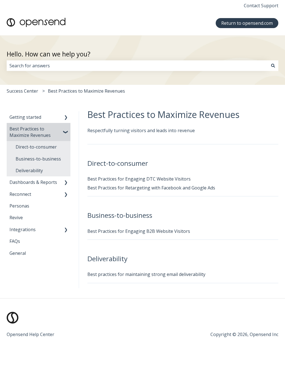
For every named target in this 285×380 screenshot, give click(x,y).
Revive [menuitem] (16, 217)
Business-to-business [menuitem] (38, 159)
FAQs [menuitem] (14, 241)
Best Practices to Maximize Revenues (86, 91)
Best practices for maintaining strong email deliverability (146, 274)
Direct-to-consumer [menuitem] (36, 147)
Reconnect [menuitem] (20, 194)
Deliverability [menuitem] (29, 170)
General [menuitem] (17, 253)
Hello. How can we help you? (48, 54)
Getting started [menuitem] (25, 117)
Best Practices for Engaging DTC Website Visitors (139, 179)
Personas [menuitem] (19, 206)
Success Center (22, 91)
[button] (66, 117)
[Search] (273, 65)
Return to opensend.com (247, 23)
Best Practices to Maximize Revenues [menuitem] (30, 132)
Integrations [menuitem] (22, 229)
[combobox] (137, 65)
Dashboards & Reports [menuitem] (33, 182)
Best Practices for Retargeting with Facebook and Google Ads (151, 188)
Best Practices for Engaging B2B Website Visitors (138, 231)
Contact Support (261, 6)
